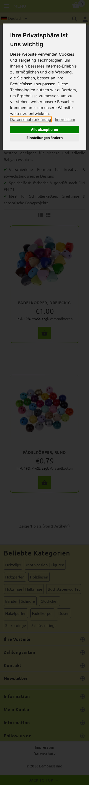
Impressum (65, 119)
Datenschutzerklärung (30, 119)
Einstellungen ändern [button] (44, 138)
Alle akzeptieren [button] (44, 129)
